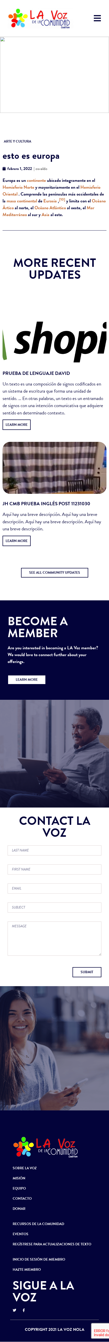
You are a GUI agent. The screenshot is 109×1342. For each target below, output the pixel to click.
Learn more (17, 424)
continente (36, 180)
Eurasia (50, 200)
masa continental (22, 200)
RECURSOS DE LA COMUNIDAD (38, 1224)
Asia (45, 214)
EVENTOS (20, 1234)
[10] (62, 199)
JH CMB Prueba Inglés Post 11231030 (46, 503)
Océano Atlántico (50, 207)
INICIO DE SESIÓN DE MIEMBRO (39, 1259)
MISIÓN (19, 1178)
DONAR (19, 1208)
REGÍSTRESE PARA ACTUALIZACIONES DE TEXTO (52, 1244)
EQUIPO (19, 1188)
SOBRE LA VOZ (25, 1168)
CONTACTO (22, 1198)
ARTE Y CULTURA (17, 141)
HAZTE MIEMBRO (27, 1269)
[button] (54, 573)
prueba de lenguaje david (36, 373)
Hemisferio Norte (18, 187)
